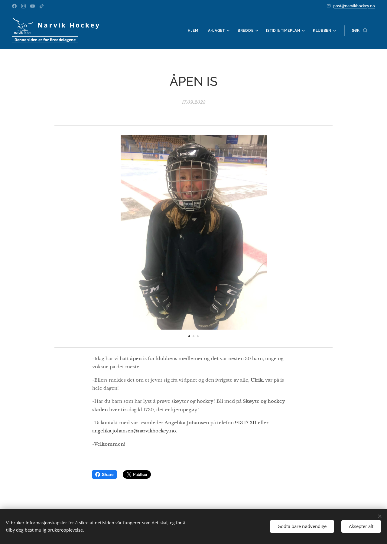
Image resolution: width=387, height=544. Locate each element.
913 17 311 (246, 422)
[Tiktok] (41, 6)
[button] (359, 30)
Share (108, 474)
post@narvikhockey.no (354, 5)
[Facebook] (14, 6)
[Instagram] (23, 6)
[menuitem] (194, 30)
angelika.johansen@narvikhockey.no (134, 431)
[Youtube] (32, 6)
